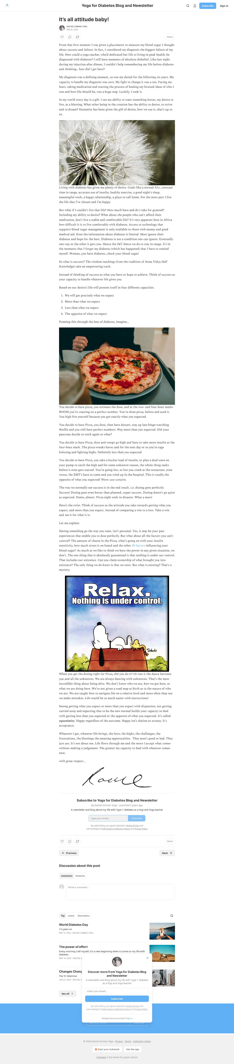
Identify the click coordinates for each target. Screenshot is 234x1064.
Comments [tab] (66, 875)
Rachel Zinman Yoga (77, 26)
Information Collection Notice (116, 1009)
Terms (128, 1041)
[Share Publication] (195, 6)
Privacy (119, 1041)
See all (65, 993)
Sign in (224, 5)
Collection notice (142, 1041)
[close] (147, 957)
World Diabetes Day (73, 925)
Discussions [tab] (83, 915)
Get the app (132, 1049)
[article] (117, 931)
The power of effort (73, 947)
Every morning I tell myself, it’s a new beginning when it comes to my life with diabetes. (102, 953)
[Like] (62, 37)
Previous (71, 853)
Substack (101, 1057)
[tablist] (73, 876)
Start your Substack (109, 1049)
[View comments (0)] (70, 37)
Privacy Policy (141, 1009)
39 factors (138, 545)
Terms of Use (132, 1006)
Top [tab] (63, 915)
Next (165, 853)
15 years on (65, 929)
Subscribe (208, 5)
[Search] (188, 6)
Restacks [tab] (80, 875)
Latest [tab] (71, 915)
